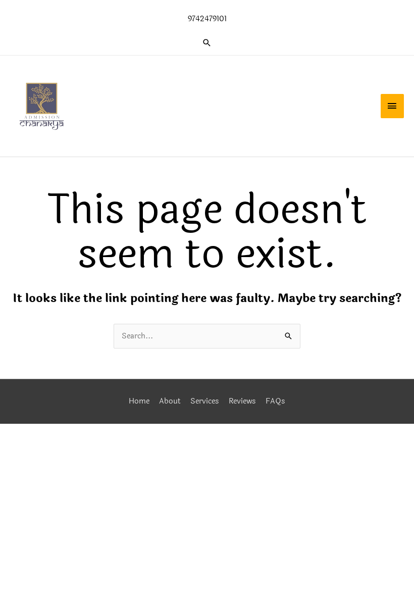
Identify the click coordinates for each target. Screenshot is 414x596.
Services (204, 401)
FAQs (275, 401)
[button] (207, 42)
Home (139, 401)
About (170, 401)
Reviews (242, 401)
